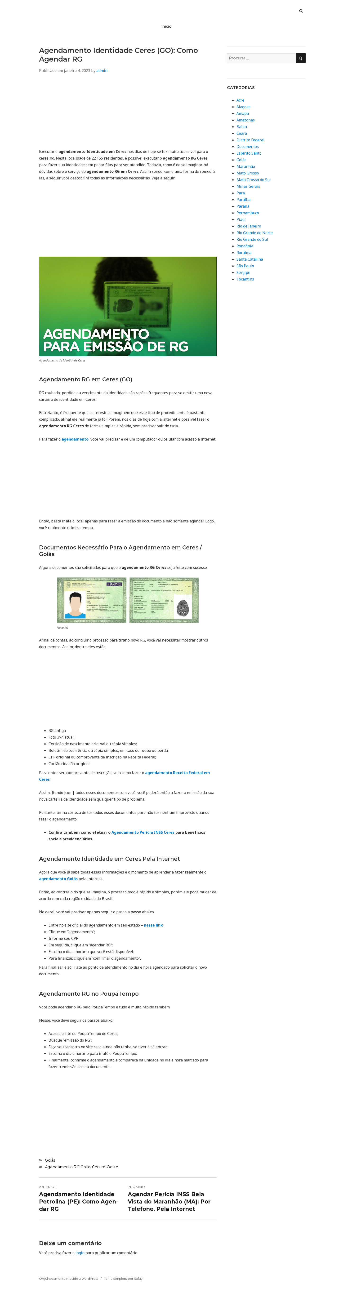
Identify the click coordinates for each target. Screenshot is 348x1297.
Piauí (241, 219)
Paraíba (243, 199)
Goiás (50, 1160)
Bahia (241, 126)
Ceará (241, 133)
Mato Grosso (247, 173)
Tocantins (245, 279)
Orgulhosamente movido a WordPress (68, 1278)
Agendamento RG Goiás (67, 1167)
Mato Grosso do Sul (253, 179)
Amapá (242, 113)
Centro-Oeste (105, 1167)
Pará (240, 193)
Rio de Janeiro (248, 226)
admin (101, 70)
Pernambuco (247, 212)
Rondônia (244, 246)
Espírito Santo (249, 153)
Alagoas (243, 106)
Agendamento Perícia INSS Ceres (143, 832)
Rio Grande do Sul (252, 239)
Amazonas (245, 120)
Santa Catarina (249, 259)
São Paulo (245, 265)
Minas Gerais (248, 186)
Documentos (247, 146)
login (80, 1252)
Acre (240, 100)
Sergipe (243, 272)
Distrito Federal (250, 140)
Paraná (242, 206)
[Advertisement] (128, 113)
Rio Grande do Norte (254, 232)
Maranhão (245, 166)
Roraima (243, 252)
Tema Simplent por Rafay (123, 1278)
